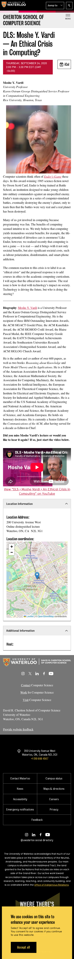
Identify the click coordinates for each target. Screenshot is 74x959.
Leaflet (30, 616)
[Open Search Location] (69, 5)
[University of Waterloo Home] (14, 5)
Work (23, 692)
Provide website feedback (18, 729)
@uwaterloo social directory (37, 840)
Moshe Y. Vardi (27, 308)
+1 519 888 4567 (39, 758)
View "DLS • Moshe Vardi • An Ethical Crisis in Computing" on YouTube (37, 491)
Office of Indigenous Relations (51, 884)
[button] (55, 5)
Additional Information (20, 630)
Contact (25, 685)
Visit (25, 700)
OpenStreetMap (46, 616)
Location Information (19, 503)
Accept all (23, 947)
